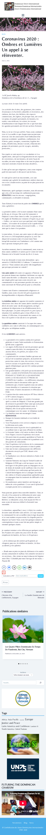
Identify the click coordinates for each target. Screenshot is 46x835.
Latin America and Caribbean (16, 726)
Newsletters (17, 823)
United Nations (21, 729)
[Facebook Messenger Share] (9, 567)
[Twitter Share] (14, 567)
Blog (4, 34)
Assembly (22, 720)
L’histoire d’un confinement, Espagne (10, 595)
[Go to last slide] (6, 639)
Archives (23, 672)
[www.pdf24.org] (23, 572)
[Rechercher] (40, 682)
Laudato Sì (34, 726)
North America (8, 729)
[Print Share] (30, 567)
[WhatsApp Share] (19, 567)
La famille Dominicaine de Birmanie (34, 595)
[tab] (18, 663)
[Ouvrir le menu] (23, 15)
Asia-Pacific (13, 719)
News (31, 823)
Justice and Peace (11, 722)
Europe (5, 582)
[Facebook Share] (4, 567)
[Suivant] (40, 639)
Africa (4, 719)
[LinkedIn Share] (24, 567)
